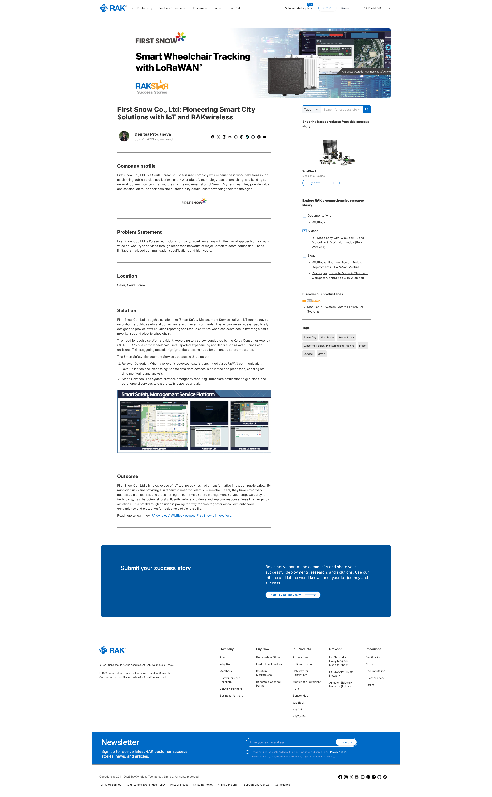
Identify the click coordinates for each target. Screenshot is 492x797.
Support (345, 8)
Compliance (282, 784)
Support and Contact (257, 784)
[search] (390, 8)
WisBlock (318, 222)
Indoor (363, 345)
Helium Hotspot (303, 664)
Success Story (375, 677)
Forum (370, 684)
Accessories (300, 657)
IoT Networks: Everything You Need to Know (339, 660)
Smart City (310, 337)
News (369, 664)
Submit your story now (285, 595)
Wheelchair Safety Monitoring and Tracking (329, 345)
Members (226, 671)
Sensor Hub (300, 695)
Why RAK (226, 664)
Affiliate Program (228, 784)
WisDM (297, 709)
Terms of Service (110, 784)
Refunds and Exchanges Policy (145, 784)
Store (327, 8)
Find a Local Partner (269, 664)
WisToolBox (300, 716)
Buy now (313, 183)
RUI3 (296, 688)
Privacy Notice (338, 751)
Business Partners (231, 695)
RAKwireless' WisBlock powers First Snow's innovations (191, 515)
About (223, 657)
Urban (321, 353)
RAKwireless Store (268, 657)
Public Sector (346, 337)
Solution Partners (231, 688)
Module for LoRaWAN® (307, 681)
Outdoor (308, 353)
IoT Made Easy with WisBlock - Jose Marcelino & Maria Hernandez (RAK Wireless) (338, 242)
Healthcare (327, 337)
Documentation (375, 671)
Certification (373, 657)
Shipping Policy (203, 784)
